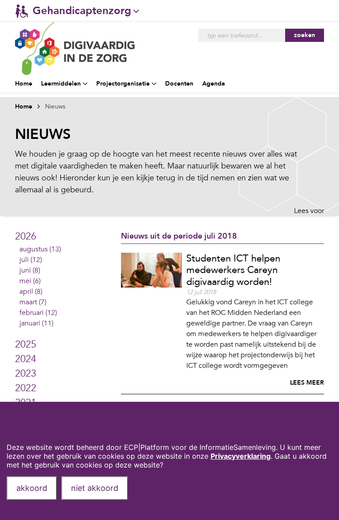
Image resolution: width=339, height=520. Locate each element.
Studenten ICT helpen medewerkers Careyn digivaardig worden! (233, 270)
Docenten (179, 83)
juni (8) (29, 270)
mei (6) (30, 281)
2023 (25, 373)
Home (23, 83)
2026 (25, 236)
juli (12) (30, 260)
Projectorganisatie (123, 83)
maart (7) (32, 302)
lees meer (307, 382)
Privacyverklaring (241, 456)
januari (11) (36, 323)
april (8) (30, 291)
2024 (25, 359)
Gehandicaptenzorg (82, 11)
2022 (25, 388)
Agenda (213, 83)
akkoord (31, 488)
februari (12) (38, 313)
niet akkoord (94, 488)
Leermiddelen (61, 83)
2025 (25, 344)
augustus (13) (40, 249)
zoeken (304, 35)
